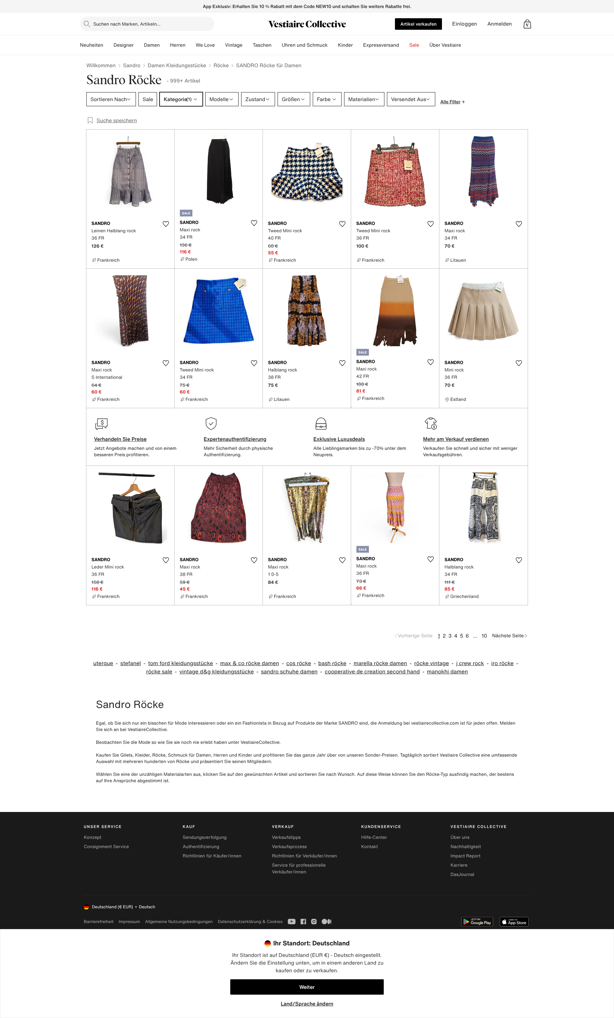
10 (484, 636)
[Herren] (190, 45)
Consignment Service (106, 846)
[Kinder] (357, 45)
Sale (414, 45)
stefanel (130, 663)
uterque (103, 663)
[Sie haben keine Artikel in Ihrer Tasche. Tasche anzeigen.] (527, 24)
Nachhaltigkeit (466, 846)
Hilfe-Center (374, 837)
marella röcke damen (380, 663)
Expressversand (381, 45)
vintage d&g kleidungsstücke (216, 672)
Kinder (345, 45)
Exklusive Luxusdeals (339, 439)
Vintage (233, 45)
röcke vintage (431, 663)
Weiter (307, 987)
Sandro (131, 65)
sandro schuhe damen (289, 672)
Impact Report (466, 856)
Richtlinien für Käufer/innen (212, 856)
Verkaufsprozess (289, 846)
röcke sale (159, 672)
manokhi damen (447, 672)
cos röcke (298, 663)
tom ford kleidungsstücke (180, 663)
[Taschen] (276, 45)
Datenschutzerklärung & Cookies (250, 922)
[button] (527, 24)
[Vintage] (247, 45)
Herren (177, 45)
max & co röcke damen (249, 663)
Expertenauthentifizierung (235, 439)
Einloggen (464, 23)
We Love (205, 45)
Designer (124, 45)
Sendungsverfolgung (205, 837)
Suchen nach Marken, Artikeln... (127, 23)
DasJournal (462, 874)
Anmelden (499, 23)
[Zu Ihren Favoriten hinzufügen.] (165, 224)
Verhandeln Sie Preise (120, 439)
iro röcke (502, 663)
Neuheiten (91, 45)
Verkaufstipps (286, 837)
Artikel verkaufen (418, 23)
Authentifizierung (201, 846)
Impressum (129, 922)
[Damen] (165, 45)
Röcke (221, 65)
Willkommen (101, 65)
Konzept (92, 837)
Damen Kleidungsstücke (177, 65)
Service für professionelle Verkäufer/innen (299, 868)
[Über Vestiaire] (466, 45)
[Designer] (138, 45)
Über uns (460, 837)
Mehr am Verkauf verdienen (456, 439)
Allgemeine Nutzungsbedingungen (179, 922)
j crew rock (470, 663)
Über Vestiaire (445, 45)
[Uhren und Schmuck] (332, 45)
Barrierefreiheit (99, 922)
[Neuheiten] (108, 45)
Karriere (459, 865)
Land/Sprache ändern (307, 1003)
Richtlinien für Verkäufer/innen (304, 856)
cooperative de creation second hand (372, 672)
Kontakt (369, 846)
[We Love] (220, 45)
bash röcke (332, 663)
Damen (152, 45)
